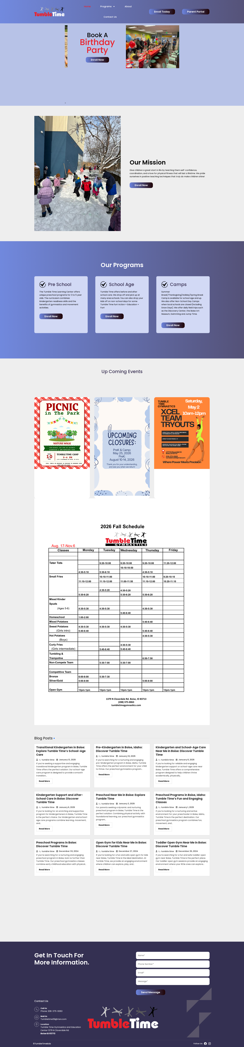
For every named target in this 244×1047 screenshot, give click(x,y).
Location (45, 1024)
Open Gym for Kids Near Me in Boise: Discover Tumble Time (121, 844)
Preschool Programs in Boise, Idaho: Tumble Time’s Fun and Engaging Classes (181, 798)
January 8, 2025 (186, 760)
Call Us (44, 1008)
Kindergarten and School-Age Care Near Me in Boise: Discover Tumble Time (181, 751)
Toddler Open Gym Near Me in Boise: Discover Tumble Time (181, 844)
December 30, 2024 (69, 851)
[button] (173, 325)
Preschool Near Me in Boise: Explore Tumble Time (120, 797)
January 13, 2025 (67, 760)
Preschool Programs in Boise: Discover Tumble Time (56, 844)
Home (87, 6)
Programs (106, 6)
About (128, 6)
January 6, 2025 (67, 807)
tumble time (48, 760)
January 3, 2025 (127, 804)
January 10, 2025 (127, 756)
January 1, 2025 (186, 807)
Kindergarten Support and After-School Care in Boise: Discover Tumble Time (59, 798)
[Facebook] (205, 1043)
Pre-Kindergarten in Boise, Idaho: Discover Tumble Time (119, 749)
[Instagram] (209, 1043)
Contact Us (110, 16)
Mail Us (44, 1016)
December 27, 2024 (128, 851)
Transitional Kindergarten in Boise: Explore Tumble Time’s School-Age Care (61, 751)
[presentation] (65, 102)
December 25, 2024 (188, 851)
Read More (44, 781)
